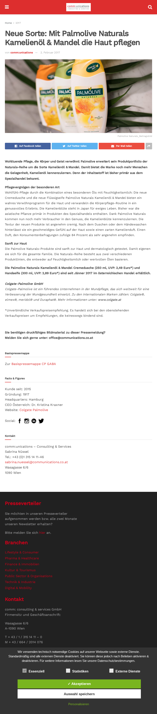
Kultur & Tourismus (20, 570)
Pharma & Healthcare (22, 558)
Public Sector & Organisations (28, 576)
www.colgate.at (109, 300)
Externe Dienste (128, 671)
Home (8, 22)
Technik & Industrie (20, 582)
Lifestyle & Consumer (22, 552)
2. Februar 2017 (50, 52)
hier (42, 533)
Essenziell (36, 671)
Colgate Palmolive (33, 410)
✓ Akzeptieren (79, 684)
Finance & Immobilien (22, 564)
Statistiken (80, 671)
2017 (18, 22)
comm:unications (21, 52)
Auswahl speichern (79, 694)
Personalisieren (78, 704)
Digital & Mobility (18, 588)
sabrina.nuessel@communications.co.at (36, 462)
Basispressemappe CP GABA (33, 364)
